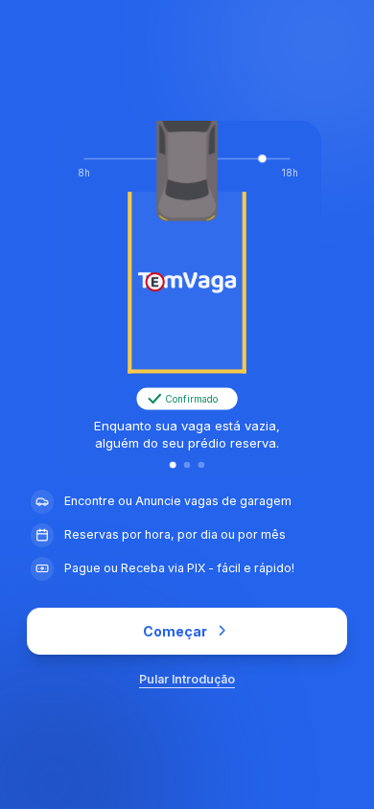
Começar (175, 631)
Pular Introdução (187, 679)
